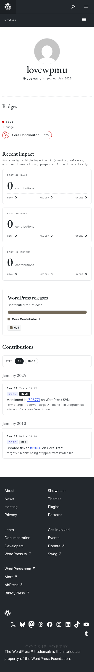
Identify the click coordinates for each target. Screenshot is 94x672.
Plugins (54, 507)
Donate (56, 546)
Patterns (55, 514)
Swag (55, 554)
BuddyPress (17, 593)
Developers (14, 546)
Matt (11, 577)
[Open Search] (73, 7)
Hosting (11, 507)
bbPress (14, 585)
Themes (54, 499)
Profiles (10, 20)
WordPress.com (20, 568)
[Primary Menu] (84, 19)
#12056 (35, 448)
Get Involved (59, 529)
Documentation (17, 537)
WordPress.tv (18, 554)
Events (54, 537)
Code (31, 361)
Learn (9, 529)
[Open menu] (86, 7)
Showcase (56, 490)
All (19, 361)
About (10, 490)
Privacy (11, 514)
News (9, 499)
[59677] (33, 400)
